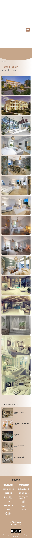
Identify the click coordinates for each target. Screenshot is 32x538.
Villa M (16, 435)
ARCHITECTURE (13, 30)
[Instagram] (16, 531)
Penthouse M (19, 412)
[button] (28, 30)
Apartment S (19, 457)
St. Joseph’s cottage (21, 423)
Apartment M (19, 446)
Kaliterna (8, 29)
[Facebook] (19, 531)
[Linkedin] (12, 531)
